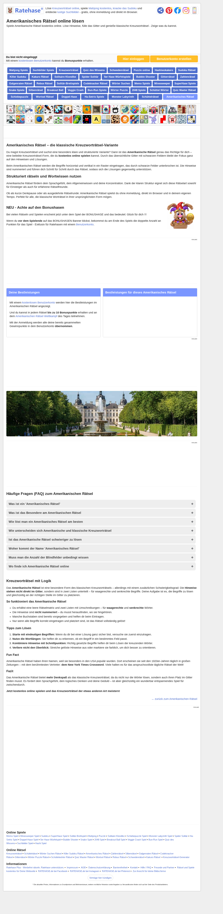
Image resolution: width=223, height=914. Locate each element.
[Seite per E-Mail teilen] (160, 10)
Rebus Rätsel (44, 83)
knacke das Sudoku (125, 8)
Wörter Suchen (121, 83)
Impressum (72, 867)
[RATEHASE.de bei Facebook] (177, 10)
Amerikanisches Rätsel (180, 96)
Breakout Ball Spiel (116, 839)
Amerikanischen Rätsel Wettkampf (36, 316)
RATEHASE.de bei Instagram (84, 871)
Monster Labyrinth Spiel (160, 836)
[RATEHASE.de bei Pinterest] (169, 10)
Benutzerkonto (85, 224)
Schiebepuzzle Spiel (137, 836)
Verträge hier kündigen (100, 877)
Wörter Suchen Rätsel (51, 853)
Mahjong (92, 836)
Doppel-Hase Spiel (29, 839)
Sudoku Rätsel (187, 70)
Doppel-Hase (69, 96)
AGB (83, 867)
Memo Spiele (142, 83)
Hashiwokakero (164, 70)
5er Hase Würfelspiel (50, 839)
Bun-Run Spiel (156, 839)
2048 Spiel (99, 839)
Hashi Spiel (40, 843)
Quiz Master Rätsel (184, 90)
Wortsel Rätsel (45, 96)
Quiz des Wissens (94, 70)
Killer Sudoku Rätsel (74, 853)
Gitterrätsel (168, 76)
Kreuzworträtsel (68, 70)
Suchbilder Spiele (43, 70)
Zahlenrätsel (187, 76)
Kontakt (134, 867)
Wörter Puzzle (119, 90)
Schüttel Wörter (159, 90)
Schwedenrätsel (119, 70)
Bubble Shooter (145, 76)
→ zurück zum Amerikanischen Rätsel (174, 698)
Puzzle (102, 836)
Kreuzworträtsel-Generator (176, 857)
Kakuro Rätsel (40, 76)
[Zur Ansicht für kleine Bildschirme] (194, 10)
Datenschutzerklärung (99, 867)
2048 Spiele (139, 90)
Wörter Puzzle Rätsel (38, 857)
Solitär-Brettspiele (68, 83)
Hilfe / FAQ (145, 867)
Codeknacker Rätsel (95, 83)
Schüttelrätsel (150, 96)
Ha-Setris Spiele (94, 96)
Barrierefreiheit (120, 867)
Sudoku (45, 836)
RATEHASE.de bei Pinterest (116, 871)
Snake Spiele (16, 90)
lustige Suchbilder (68, 12)
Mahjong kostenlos (100, 8)
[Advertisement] (102, 41)
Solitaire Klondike (65, 76)
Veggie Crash (76, 90)
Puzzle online (142, 70)
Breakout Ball (55, 90)
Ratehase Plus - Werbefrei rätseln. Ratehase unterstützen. (35, 867)
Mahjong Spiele (18, 70)
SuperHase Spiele (185, 83)
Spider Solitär (90, 76)
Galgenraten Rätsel (20, 83)
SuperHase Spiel (59, 836)
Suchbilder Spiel (25, 843)
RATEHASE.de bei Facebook (52, 871)
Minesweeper (162, 83)
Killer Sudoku (18, 76)
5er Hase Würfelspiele (117, 76)
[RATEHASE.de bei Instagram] (186, 10)
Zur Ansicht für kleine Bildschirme (149, 871)
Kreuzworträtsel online (65, 8)
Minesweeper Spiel (29, 836)
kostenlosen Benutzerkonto (35, 60)
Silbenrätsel (36, 90)
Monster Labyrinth (123, 96)
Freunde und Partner (164, 867)
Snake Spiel (86, 839)
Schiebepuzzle (19, 96)
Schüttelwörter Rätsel (61, 857)
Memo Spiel (12, 836)
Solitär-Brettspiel (78, 836)
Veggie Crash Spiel (137, 839)
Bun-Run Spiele (97, 90)
